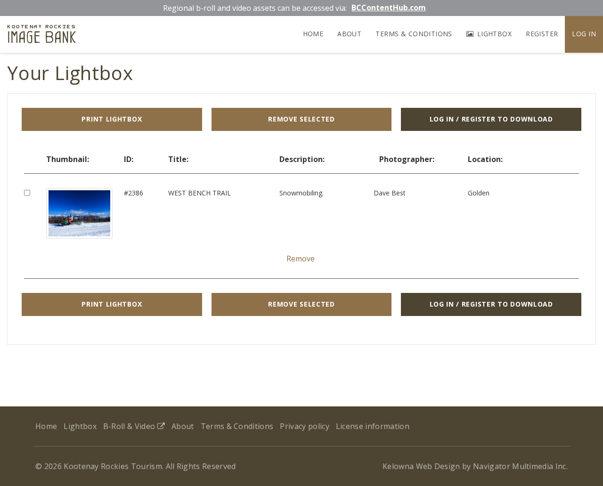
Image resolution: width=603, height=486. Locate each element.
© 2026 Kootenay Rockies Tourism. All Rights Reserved (135, 466)
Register (542, 33)
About (349, 33)
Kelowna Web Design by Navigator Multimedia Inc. (475, 466)
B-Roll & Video (130, 426)
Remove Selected (301, 118)
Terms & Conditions (413, 33)
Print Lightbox (111, 118)
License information (372, 426)
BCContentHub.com (388, 7)
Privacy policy (304, 426)
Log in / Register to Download (491, 118)
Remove (300, 258)
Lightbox (493, 33)
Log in (584, 33)
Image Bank (41, 35)
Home (313, 33)
